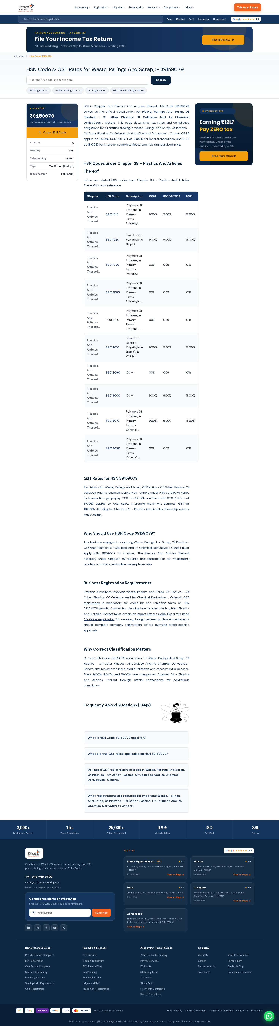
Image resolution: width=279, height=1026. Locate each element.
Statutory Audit (149, 972)
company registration (126, 625)
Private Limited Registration (128, 90)
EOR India (145, 966)
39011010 (112, 214)
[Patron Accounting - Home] (26, 7)
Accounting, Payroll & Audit (156, 948)
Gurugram (203, 19)
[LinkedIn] (28, 927)
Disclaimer (257, 1010)
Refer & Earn (235, 960)
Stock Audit (135, 7)
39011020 (112, 239)
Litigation (118, 7)
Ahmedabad (219, 19)
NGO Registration (35, 977)
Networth (152, 7)
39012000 (113, 292)
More (189, 7)
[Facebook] (46, 927)
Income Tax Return (93, 960)
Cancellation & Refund (221, 1010)
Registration (100, 7)
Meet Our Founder (238, 955)
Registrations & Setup (37, 948)
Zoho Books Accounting (153, 955)
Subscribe (101, 912)
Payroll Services (149, 960)
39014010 (112, 347)
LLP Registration (34, 960)
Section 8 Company (36, 972)
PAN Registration (92, 977)
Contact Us (242, 1010)
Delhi (191, 19)
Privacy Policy (174, 1010)
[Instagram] (37, 927)
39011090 (112, 264)
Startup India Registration (39, 983)
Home (21, 56)
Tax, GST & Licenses (95, 948)
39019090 (113, 448)
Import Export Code (151, 614)
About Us (203, 955)
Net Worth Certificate (152, 988)
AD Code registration (99, 619)
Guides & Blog (236, 966)
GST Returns (90, 955)
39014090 (113, 372)
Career (202, 960)
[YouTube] (54, 927)
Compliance (171, 7)
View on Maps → (175, 874)
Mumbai (180, 19)
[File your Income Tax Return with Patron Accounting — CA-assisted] (139, 40)
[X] (63, 927)
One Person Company (37, 966)
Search (161, 80)
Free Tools (204, 972)
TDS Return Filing (92, 966)
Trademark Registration (68, 90)
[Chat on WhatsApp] (269, 1016)
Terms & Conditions (196, 1010)
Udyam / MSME (91, 983)
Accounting (81, 7)
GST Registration (38, 90)
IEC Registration (97, 90)
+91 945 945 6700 (38, 877)
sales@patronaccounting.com (42, 882)
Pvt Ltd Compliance (151, 994)
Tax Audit (145, 977)
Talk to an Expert (247, 7)
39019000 (113, 395)
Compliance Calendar (240, 972)
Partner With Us (207, 966)
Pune (169, 19)
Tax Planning (90, 972)
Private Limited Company (39, 955)
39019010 (112, 420)
